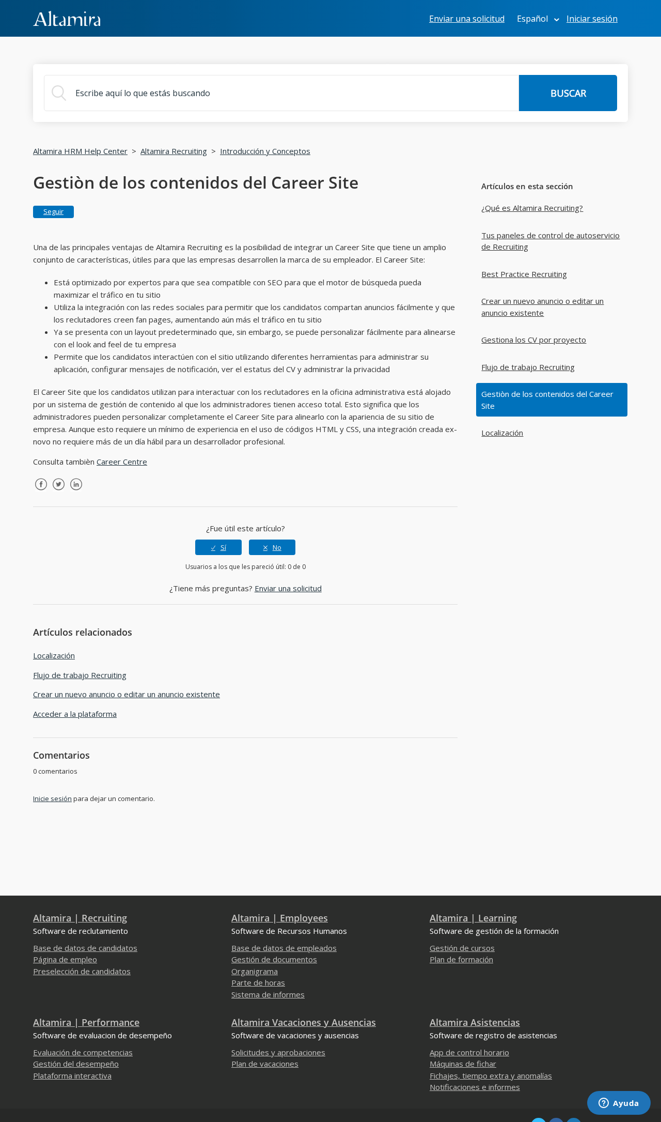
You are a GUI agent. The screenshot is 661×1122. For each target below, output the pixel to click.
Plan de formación (461, 959)
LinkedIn (76, 492)
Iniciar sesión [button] (592, 18)
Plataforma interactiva (72, 1075)
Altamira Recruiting (173, 151)
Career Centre (122, 461)
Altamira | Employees (279, 918)
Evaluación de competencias (83, 1052)
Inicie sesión (52, 798)
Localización (502, 432)
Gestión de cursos (462, 948)
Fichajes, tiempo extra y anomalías (491, 1075)
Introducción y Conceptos (265, 151)
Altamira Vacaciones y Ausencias (303, 1022)
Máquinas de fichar (463, 1063)
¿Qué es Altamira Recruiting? (532, 208)
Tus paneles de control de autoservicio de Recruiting (550, 241)
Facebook (41, 492)
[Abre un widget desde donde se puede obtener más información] (619, 1104)
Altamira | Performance (86, 1022)
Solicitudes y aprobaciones (278, 1052)
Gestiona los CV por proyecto (533, 339)
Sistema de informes (268, 994)
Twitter (58, 492)
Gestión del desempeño (76, 1063)
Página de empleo (65, 959)
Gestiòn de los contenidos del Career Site (547, 400)
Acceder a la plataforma (75, 714)
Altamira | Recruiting (80, 918)
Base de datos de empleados (284, 948)
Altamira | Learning (473, 918)
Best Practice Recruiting (524, 274)
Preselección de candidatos (82, 971)
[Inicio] (66, 17)
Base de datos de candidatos (85, 948)
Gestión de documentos (274, 959)
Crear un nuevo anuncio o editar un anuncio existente (542, 307)
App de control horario (469, 1052)
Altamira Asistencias (475, 1022)
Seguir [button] (53, 211)
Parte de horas (258, 982)
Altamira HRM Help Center (80, 151)
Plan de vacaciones (264, 1063)
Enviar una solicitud (467, 18)
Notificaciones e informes (475, 1087)
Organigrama (254, 971)
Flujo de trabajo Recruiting (528, 367)
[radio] (218, 547)
